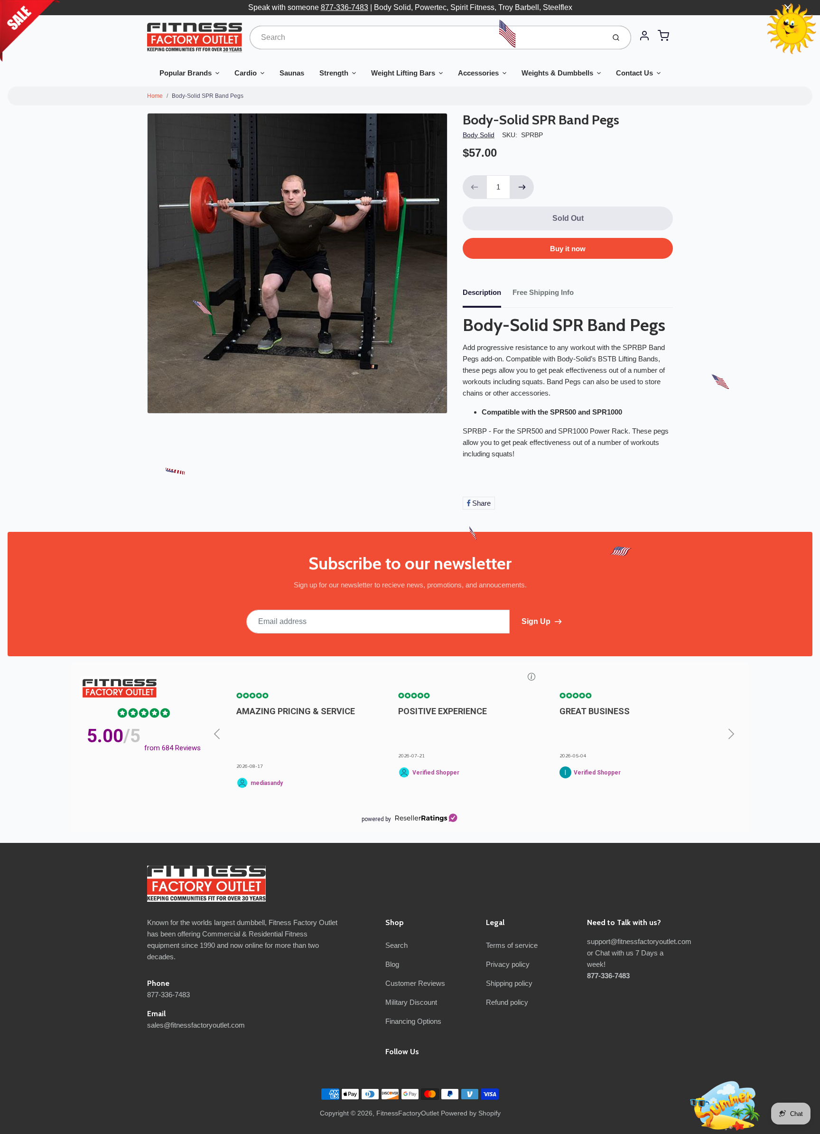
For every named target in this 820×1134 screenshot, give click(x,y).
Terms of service (512, 945)
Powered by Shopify (471, 1113)
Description (482, 292)
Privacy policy (508, 964)
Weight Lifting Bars (403, 73)
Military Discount (411, 1002)
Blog (392, 964)
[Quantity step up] (522, 187)
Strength (333, 73)
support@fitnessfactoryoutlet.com (639, 941)
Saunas (292, 73)
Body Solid (478, 135)
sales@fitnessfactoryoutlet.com (196, 1025)
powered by (376, 819)
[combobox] (426, 37)
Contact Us (634, 73)
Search (396, 945)
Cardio (245, 73)
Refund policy (507, 1002)
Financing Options (413, 1021)
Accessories (478, 73)
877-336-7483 (344, 7)
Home (155, 96)
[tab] (487, 295)
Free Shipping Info (543, 292)
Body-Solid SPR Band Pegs (207, 96)
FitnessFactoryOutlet (407, 1113)
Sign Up (536, 621)
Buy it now (568, 249)
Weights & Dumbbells (557, 73)
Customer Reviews (415, 983)
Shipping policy (509, 983)
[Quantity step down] (474, 187)
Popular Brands (185, 73)
